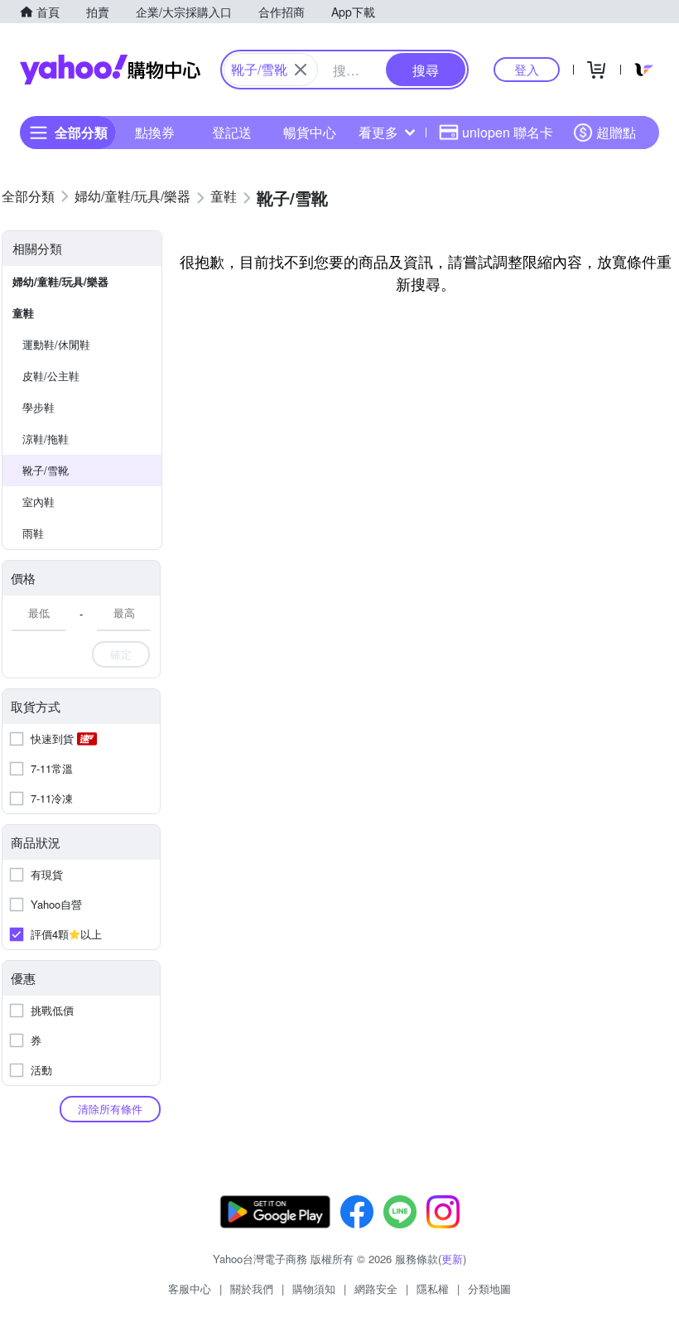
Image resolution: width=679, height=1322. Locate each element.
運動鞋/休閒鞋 (56, 344)
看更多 (378, 132)
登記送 (232, 132)
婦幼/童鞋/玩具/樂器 (60, 281)
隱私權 (433, 1288)
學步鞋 (38, 407)
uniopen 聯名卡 (507, 132)
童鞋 (23, 313)
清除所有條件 (110, 1109)
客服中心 (189, 1288)
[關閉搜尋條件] (301, 70)
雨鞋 (33, 533)
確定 (121, 654)
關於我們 (251, 1288)
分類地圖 (489, 1288)
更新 (452, 1259)
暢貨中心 (309, 132)
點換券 (155, 132)
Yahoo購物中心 (110, 69)
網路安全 (375, 1288)
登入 (526, 69)
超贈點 (616, 132)
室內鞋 (38, 501)
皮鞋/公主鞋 (50, 376)
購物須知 (313, 1288)
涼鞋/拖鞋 (45, 438)
